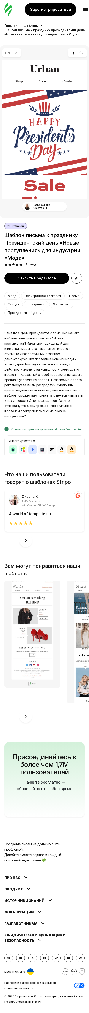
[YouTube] (68, 958)
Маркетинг (61, 304)
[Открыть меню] (85, 9)
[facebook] (8, 958)
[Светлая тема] (73, 52)
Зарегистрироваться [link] (50, 9)
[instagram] (44, 958)
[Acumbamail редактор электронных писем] (52, 449)
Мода (12, 296)
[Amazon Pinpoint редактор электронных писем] (61, 449)
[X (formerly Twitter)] (32, 958)
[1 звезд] (6, 264)
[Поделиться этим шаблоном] (76, 278)
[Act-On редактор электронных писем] (23, 449)
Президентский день (24, 313)
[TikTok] (56, 958)
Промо (74, 296)
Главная (10, 25)
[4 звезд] (17, 264)
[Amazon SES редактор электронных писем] (71, 449)
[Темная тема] (81, 52)
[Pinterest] (80, 958)
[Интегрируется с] (79, 449)
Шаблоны (30, 25)
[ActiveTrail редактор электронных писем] (42, 449)
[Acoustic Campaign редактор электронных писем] (13, 449)
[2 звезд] (10, 264)
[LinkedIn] (20, 958)
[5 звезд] (21, 264)
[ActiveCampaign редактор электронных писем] (32, 449)
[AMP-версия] (16, 52)
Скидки (13, 304)
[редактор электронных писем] (8, 10)
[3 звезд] (13, 264)
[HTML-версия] (8, 52)
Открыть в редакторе (37, 278)
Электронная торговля (43, 296)
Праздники (36, 304)
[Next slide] (25, 540)
